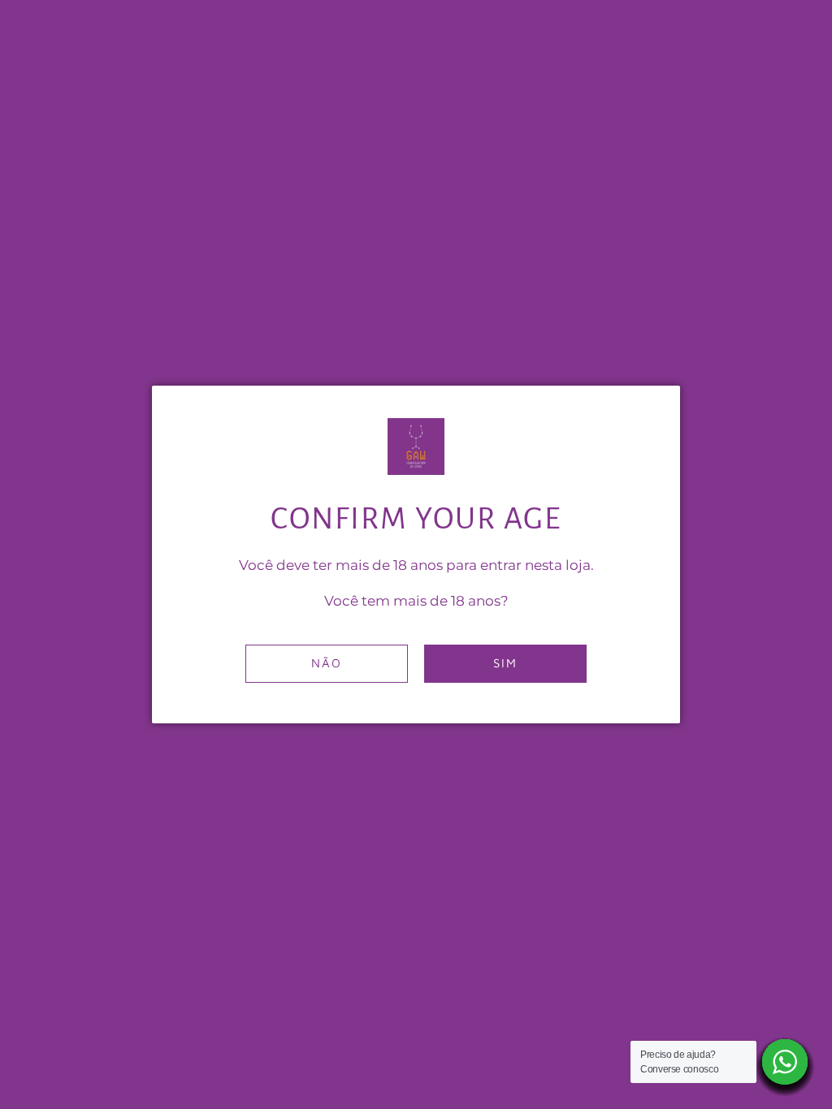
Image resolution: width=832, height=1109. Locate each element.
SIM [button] (505, 663)
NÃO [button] (326, 663)
